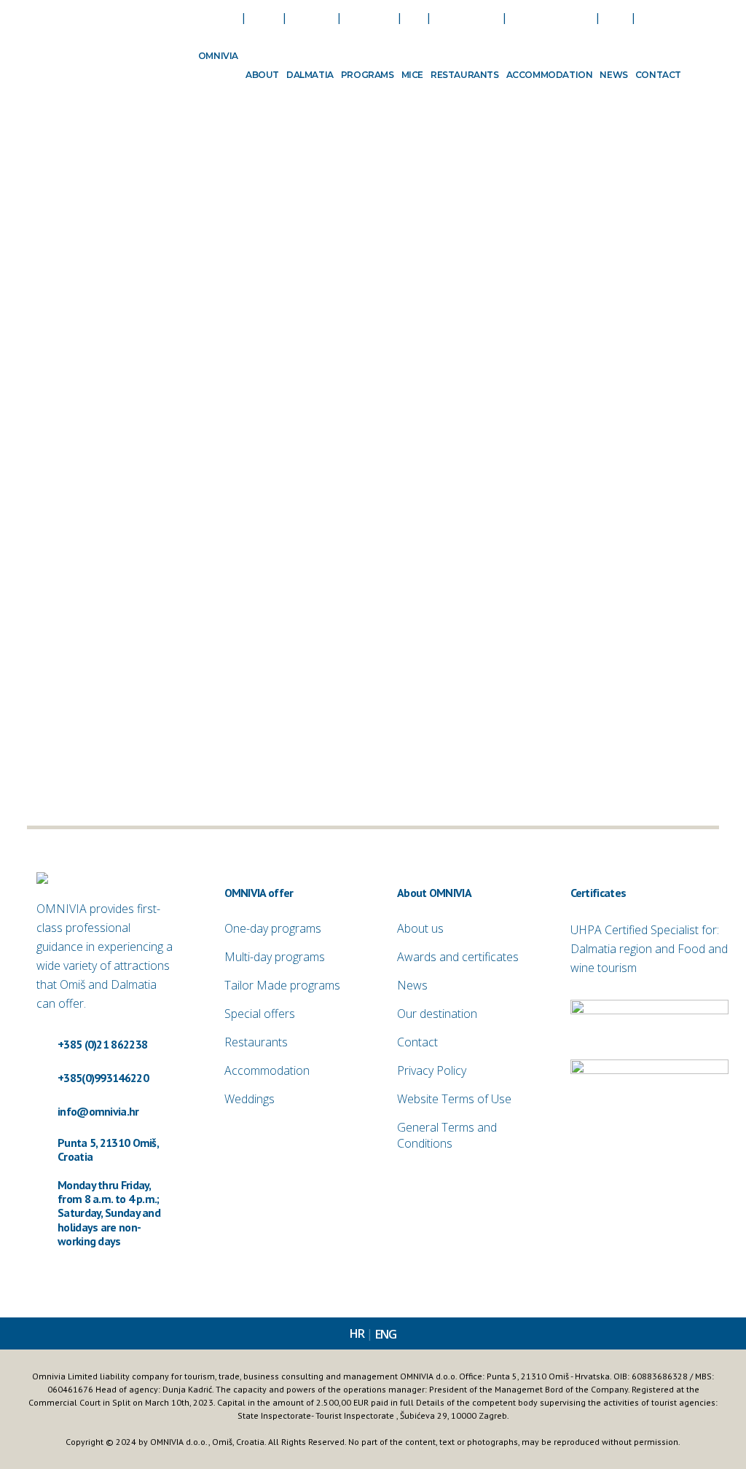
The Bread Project (296, 302)
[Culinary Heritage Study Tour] (565, 213)
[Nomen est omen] (349, 492)
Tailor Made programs (282, 985)
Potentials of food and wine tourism (125, 580)
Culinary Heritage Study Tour (536, 302)
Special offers (259, 1014)
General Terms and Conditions (447, 1135)
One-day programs (272, 928)
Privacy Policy (431, 1070)
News (412, 985)
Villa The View (72, 302)
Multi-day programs (274, 957)
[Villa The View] (134, 213)
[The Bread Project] (349, 213)
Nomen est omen (295, 580)
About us (420, 928)
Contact (417, 1042)
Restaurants (256, 1042)
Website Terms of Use (454, 1099)
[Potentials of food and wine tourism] (134, 492)
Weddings (249, 1099)
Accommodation (267, 1070)
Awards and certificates (458, 957)
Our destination (437, 1014)
